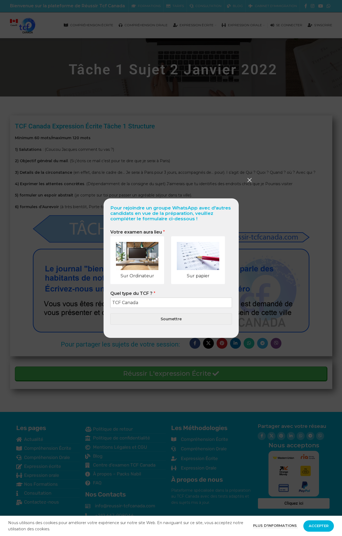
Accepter (318, 526)
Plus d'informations (275, 525)
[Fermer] (249, 180)
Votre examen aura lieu (137, 232)
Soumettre (171, 318)
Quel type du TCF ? (132, 293)
